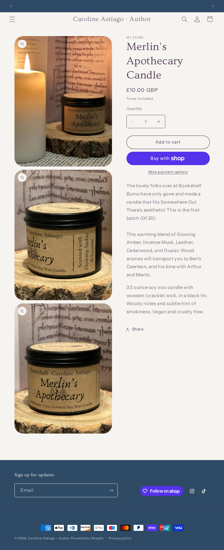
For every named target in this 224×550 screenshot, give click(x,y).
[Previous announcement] (11, 6)
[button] (12, 19)
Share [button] (138, 329)
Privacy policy (120, 538)
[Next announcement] (213, 6)
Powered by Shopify (87, 538)
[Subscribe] (111, 490)
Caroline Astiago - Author (49, 538)
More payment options (168, 172)
